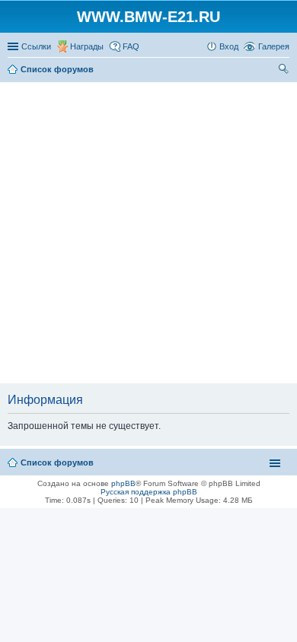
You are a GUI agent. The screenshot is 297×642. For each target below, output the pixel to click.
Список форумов (57, 462)
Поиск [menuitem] (284, 71)
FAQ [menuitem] (131, 46)
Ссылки (36, 46)
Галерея (273, 46)
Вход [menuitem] (228, 46)
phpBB (123, 483)
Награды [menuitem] (87, 46)
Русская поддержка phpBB (149, 492)
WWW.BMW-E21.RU (148, 16)
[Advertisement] (148, 233)
